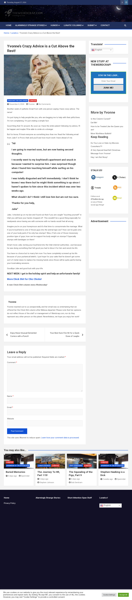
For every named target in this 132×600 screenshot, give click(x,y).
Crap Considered (75, 465)
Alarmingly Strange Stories (30, 25)
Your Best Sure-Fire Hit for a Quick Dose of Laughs (64, 334)
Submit (91, 25)
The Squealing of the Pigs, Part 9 (81, 473)
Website (10, 419)
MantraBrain (79, 596)
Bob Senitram (76, 482)
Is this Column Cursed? (101, 119)
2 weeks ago (108, 479)
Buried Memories (15, 471)
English (98, 50)
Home (8, 25)
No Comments (45, 104)
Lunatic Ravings (44, 465)
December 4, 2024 (16, 104)
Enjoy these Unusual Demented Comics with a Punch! (23, 334)
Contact (105, 25)
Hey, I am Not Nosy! (99, 157)
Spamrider (25, 476)
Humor (54, 25)
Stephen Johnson (47, 482)
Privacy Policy (9, 503)
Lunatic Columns (72, 25)
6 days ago (75, 479)
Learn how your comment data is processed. (60, 437)
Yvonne (31, 104)
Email (10, 407)
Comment (12, 362)
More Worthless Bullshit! (101, 133)
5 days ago (44, 479)
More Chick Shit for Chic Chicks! (24, 279)
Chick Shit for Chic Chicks (18, 100)
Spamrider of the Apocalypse (17, 465)
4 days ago (12, 476)
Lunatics (33, 100)
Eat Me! (94, 122)
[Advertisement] (108, 247)
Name (10, 396)
